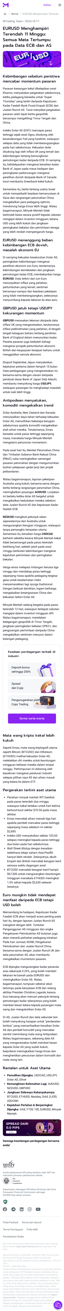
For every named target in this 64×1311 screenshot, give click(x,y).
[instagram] (29, 1209)
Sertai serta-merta (32, 718)
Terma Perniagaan (13, 1229)
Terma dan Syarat (31, 1222)
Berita (14, 13)
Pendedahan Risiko (13, 1236)
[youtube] (38, 1209)
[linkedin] (21, 1209)
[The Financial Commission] (12, 1181)
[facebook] (5, 1209)
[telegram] (13, 1209)
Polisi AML (32, 1229)
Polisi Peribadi (10, 1222)
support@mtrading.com (27, 1246)
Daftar (47, 5)
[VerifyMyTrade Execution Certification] (9, 1164)
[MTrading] (6, 5)
